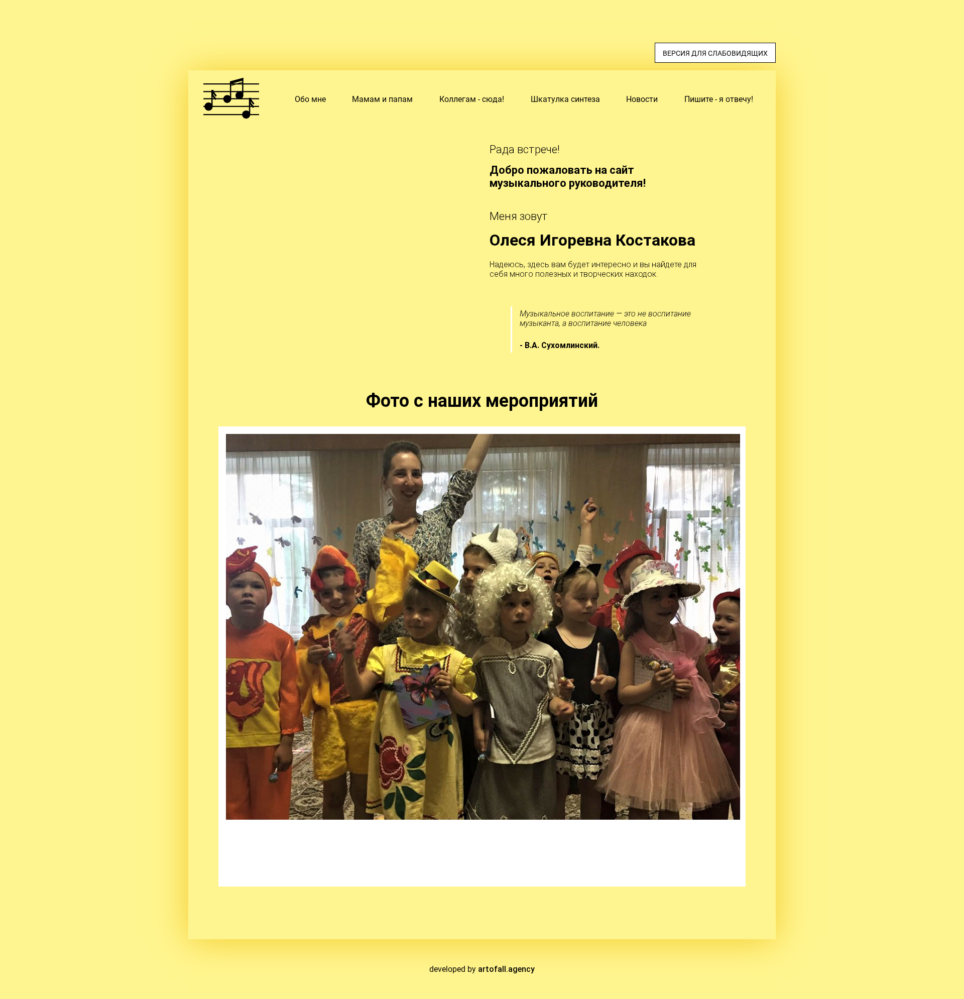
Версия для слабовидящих (715, 53)
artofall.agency (506, 969)
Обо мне (310, 99)
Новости (642, 99)
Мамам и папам (382, 99)
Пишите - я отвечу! (718, 99)
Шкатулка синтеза (565, 99)
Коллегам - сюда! (471, 99)
